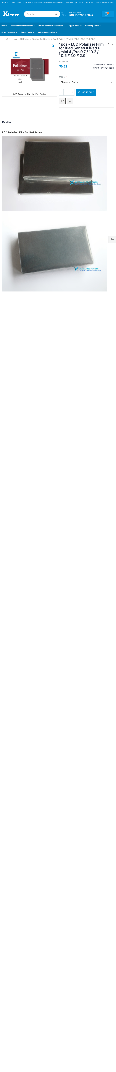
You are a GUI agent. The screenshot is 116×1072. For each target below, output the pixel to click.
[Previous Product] (108, 44)
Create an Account (104, 3)
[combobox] (42, 14)
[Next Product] (112, 44)
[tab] (9, 122)
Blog (81, 3)
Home (7, 39)
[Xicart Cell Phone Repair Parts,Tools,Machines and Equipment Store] (10, 14)
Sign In (89, 3)
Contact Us (71, 3)
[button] (53, 48)
